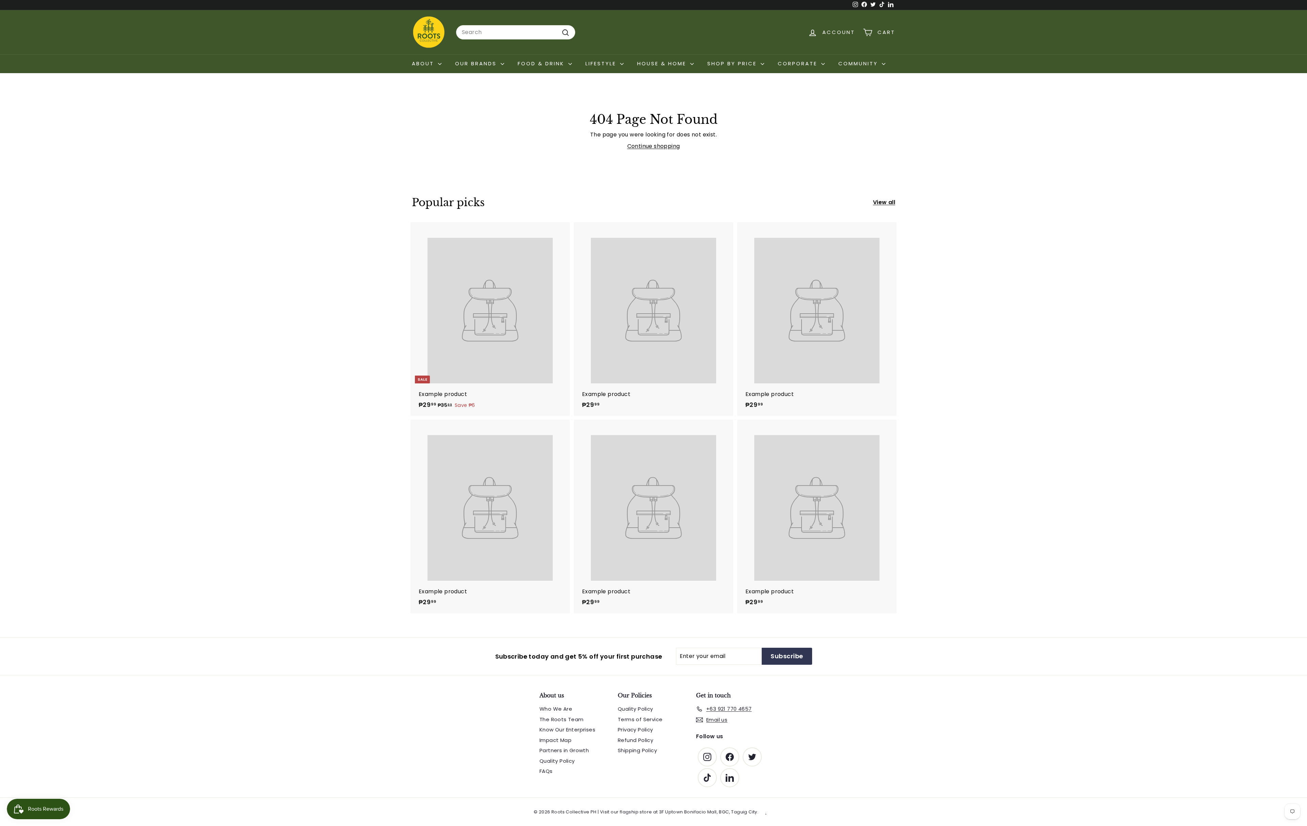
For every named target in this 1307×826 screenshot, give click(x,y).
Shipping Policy (637, 750)
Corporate (799, 63)
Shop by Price (733, 63)
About (424, 63)
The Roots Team (561, 719)
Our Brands (477, 63)
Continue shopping (653, 146)
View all (884, 202)
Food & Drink (542, 63)
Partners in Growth (564, 750)
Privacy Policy (635, 729)
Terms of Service (640, 719)
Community (859, 63)
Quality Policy (557, 760)
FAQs (546, 771)
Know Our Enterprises (567, 729)
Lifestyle (601, 63)
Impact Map (555, 740)
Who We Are (555, 708)
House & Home (663, 63)
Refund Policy (635, 740)
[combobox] (515, 32)
